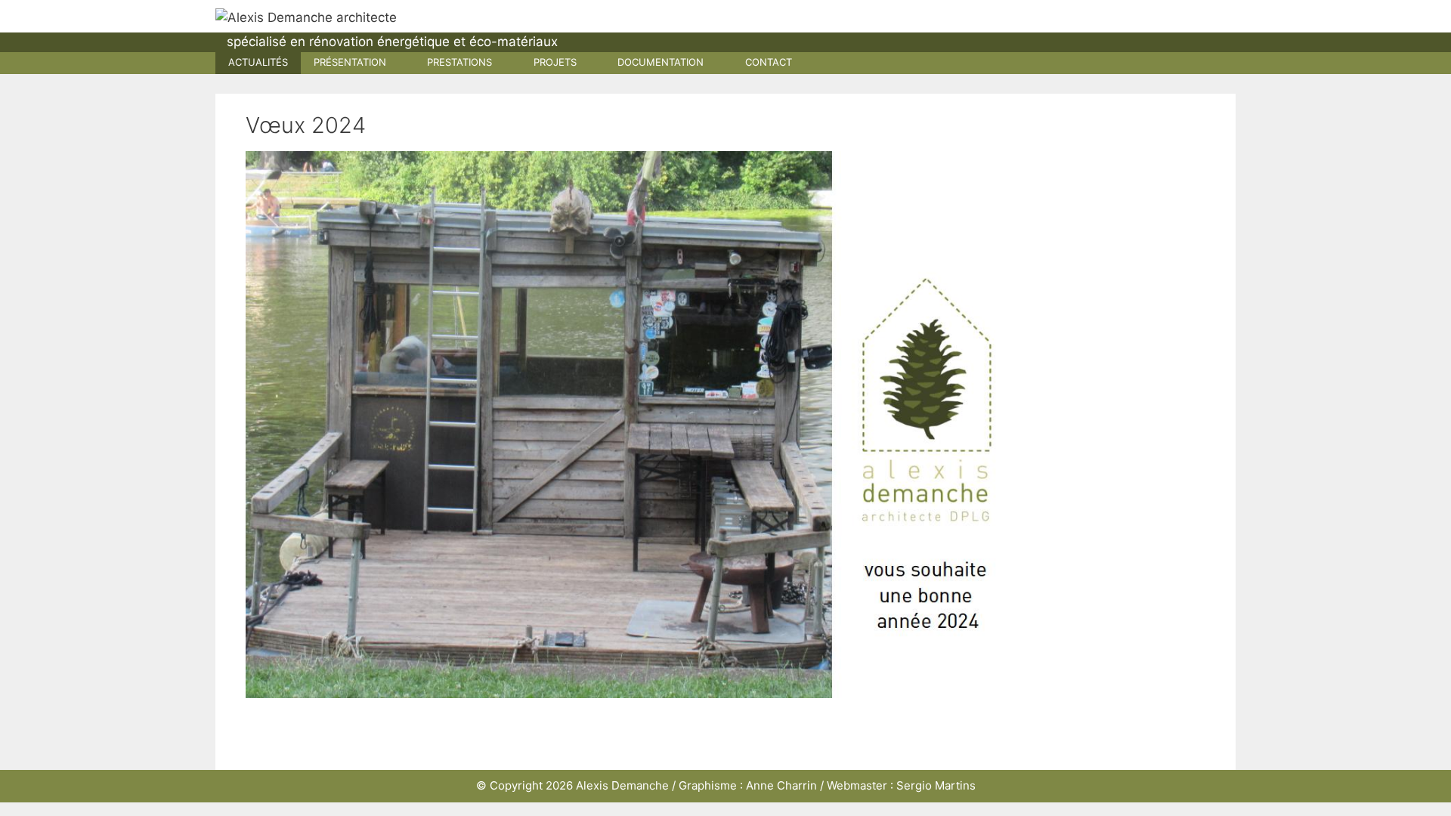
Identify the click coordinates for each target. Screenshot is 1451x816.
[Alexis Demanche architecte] (306, 16)
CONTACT (768, 62)
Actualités (258, 62)
